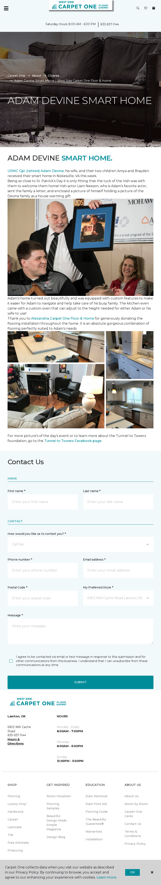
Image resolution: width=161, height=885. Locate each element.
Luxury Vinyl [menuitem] (17, 804)
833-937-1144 (109, 24)
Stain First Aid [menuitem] (96, 804)
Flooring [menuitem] (14, 796)
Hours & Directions (16, 741)
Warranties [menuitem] (94, 831)
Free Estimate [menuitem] (18, 843)
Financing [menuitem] (15, 850)
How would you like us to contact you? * (37, 533)
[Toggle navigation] (6, 8)
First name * (16, 491)
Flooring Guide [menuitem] (97, 812)
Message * (15, 615)
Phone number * (20, 559)
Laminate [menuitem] (15, 827)
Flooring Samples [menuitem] (53, 806)
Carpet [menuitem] (13, 819)
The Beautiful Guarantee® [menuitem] (96, 822)
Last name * (91, 491)
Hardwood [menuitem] (15, 812)
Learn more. (106, 877)
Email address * (94, 559)
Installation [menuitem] (94, 839)
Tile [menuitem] (10, 835)
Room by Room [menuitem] (136, 804)
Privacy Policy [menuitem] (135, 844)
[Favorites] (146, 8)
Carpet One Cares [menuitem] (133, 814)
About (36, 76)
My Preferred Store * (98, 587)
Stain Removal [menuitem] (96, 796)
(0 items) (153, 8)
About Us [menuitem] (132, 796)
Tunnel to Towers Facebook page (72, 441)
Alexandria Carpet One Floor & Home (62, 318)
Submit (80, 682)
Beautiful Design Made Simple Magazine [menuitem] (57, 822)
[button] (138, 8)
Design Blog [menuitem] (56, 837)
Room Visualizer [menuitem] (59, 796)
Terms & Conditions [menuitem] (133, 834)
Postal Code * (17, 587)
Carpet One (16, 76)
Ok (132, 872)
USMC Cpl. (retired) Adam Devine (36, 171)
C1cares (53, 76)
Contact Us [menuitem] (133, 824)
